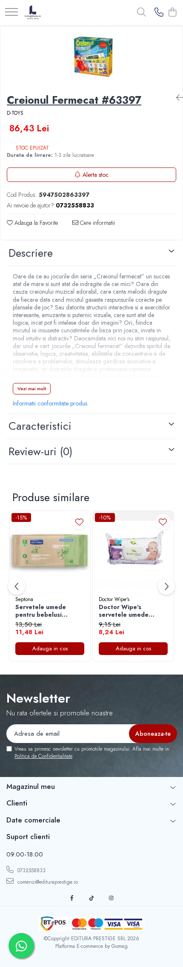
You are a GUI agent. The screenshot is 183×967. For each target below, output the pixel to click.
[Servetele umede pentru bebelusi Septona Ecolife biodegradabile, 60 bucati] (49, 551)
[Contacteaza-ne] (158, 13)
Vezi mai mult (31, 388)
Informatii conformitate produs (50, 403)
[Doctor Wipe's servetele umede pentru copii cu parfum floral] (133, 551)
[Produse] (11, 12)
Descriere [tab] (31, 253)
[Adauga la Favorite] (79, 521)
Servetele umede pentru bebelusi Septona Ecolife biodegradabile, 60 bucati (43, 610)
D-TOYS (15, 113)
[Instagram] (111, 898)
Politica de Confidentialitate (43, 756)
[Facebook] (72, 898)
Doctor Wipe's (114, 599)
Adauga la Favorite (35, 222)
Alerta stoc (96, 174)
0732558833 (31, 870)
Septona (24, 599)
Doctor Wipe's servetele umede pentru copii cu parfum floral (132, 610)
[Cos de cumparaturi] (172, 13)
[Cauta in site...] (141, 13)
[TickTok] (91, 898)
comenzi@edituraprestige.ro (47, 882)
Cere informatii (96, 222)
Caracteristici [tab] (40, 426)
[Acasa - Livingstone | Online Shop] (33, 12)
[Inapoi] (176, 98)
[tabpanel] (91, 56)
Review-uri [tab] (40, 451)
